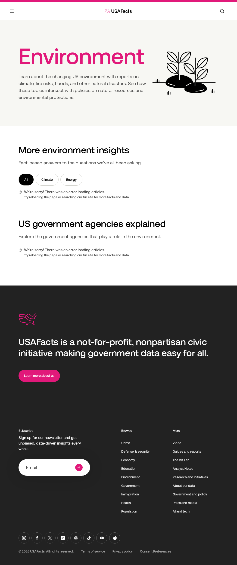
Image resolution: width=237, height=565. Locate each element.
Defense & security (135, 451)
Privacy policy (122, 551)
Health (126, 503)
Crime (125, 443)
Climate (47, 179)
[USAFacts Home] (118, 11)
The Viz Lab (181, 460)
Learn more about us (39, 376)
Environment (130, 477)
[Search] (222, 11)
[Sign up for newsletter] (79, 467)
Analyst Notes (183, 468)
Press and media (185, 503)
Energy (71, 179)
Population (129, 511)
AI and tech (181, 511)
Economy (128, 460)
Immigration (130, 494)
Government (130, 486)
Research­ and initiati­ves (190, 477)
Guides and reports (187, 451)
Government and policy (190, 494)
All (26, 179)
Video (177, 443)
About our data (184, 486)
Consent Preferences (155, 551)
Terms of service (93, 551)
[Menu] (12, 13)
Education (128, 468)
